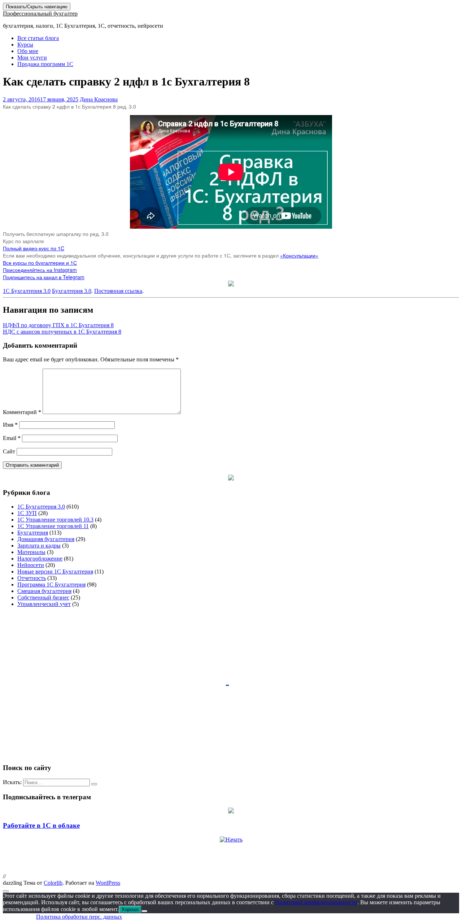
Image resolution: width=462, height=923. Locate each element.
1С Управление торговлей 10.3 (55, 520)
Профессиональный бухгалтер (40, 13)
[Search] (94, 784)
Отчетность (31, 578)
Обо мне (27, 51)
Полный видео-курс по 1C (33, 248)
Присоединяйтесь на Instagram (40, 269)
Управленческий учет (44, 604)
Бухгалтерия (32, 532)
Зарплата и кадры (39, 545)
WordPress (108, 883)
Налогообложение (39, 558)
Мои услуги (32, 57)
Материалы (31, 552)
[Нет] (144, 911)
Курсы (25, 44)
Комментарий (22, 412)
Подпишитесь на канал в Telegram (43, 277)
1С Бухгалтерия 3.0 (27, 291)
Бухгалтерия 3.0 (71, 291)
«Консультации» (299, 255)
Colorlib (53, 883)
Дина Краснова (99, 99)
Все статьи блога (38, 38)
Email (12, 438)
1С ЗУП (27, 513)
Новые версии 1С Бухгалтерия (55, 571)
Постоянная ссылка (118, 291)
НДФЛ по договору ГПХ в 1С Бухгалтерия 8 (58, 325)
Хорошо (130, 909)
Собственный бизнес (43, 597)
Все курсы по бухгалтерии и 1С (40, 262)
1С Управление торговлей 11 (53, 526)
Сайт (9, 451)
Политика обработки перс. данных (79, 917)
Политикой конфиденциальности (316, 902)
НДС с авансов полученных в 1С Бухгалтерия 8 (62, 332)
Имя (10, 425)
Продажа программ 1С (45, 64)
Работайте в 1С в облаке (41, 825)
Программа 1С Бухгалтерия (51, 584)
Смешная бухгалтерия (44, 591)
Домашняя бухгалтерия (45, 539)
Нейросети (30, 565)
